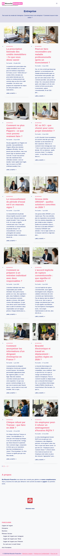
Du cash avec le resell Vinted (11, 544)
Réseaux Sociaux (7, 533)
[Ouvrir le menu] (56, 3)
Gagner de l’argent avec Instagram (13, 536)
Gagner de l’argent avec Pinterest (13, 541)
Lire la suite (11, 93)
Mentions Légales (27, 553)
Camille (10, 63)
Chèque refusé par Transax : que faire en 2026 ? (15, 425)
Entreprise (9, 46)
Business (4, 531)
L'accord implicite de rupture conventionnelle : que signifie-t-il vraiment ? (44, 275)
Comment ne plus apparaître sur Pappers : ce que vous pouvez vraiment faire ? (15, 130)
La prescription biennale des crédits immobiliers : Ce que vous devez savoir (16, 54)
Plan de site (54, 553)
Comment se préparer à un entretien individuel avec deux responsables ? (16, 275)
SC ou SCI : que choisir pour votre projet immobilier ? (45, 128)
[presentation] (16, 34)
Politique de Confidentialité (41, 553)
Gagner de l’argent (7, 525)
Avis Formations (6, 547)
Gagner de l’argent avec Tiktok (12, 539)
